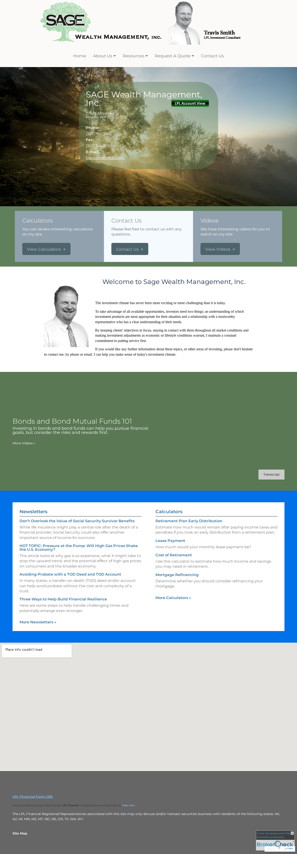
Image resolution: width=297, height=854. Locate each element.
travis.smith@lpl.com (105, 158)
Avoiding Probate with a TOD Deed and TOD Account (70, 574)
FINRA (125, 805)
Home (79, 55)
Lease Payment (170, 540)
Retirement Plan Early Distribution (188, 521)
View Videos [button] (217, 249)
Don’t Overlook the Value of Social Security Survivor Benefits (77, 521)
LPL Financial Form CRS (33, 797)
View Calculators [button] (44, 249)
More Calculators (173, 598)
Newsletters (33, 511)
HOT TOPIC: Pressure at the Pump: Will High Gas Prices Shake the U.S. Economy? (78, 548)
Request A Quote (172, 55)
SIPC (132, 805)
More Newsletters (37, 622)
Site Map (20, 833)
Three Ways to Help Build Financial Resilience (63, 599)
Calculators (168, 511)
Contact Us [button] (127, 249)
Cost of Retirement (173, 555)
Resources (133, 55)
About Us (102, 55)
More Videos (24, 443)
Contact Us (212, 55)
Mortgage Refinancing (177, 575)
